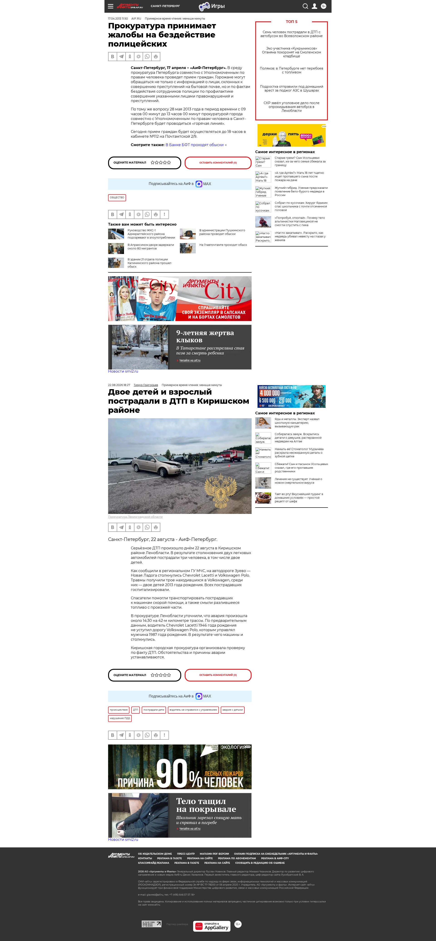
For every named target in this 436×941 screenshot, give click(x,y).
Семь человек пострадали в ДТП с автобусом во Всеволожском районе (291, 34)
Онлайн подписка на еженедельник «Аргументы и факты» (276, 853)
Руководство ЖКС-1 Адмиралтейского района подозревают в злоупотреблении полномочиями (141, 236)
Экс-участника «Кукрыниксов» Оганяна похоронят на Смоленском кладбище (291, 52)
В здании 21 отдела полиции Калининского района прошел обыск (149, 263)
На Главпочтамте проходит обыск (223, 244)
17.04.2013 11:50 (118, 18)
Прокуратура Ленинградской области (135, 516)
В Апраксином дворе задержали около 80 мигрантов (151, 246)
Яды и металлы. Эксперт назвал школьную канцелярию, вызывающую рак (297, 422)
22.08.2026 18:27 (119, 385)
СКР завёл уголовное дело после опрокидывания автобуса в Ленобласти (292, 107)
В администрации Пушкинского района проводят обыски (222, 232)
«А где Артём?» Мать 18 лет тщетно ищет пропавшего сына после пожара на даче (299, 176)
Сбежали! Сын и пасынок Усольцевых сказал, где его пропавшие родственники (301, 467)
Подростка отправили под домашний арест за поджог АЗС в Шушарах (291, 88)
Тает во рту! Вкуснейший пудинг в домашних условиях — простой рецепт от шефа (299, 497)
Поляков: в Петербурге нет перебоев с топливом (291, 70)
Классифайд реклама (153, 862)
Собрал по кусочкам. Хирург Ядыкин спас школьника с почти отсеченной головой (301, 206)
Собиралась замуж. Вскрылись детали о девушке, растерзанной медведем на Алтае (298, 437)
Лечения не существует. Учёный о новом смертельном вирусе (298, 480)
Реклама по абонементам (237, 858)
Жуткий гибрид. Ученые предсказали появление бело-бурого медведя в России (301, 191)
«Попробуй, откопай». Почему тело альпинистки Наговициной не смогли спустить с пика (300, 221)
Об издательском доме (155, 853)
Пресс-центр (186, 853)
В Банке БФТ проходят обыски (195, 145)
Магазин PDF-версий (214, 853)
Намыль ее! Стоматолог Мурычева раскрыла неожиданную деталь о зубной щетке (299, 452)
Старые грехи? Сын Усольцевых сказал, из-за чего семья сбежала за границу (300, 161)
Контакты (145, 858)
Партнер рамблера (177, 924)
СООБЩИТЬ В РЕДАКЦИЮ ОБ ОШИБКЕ (260, 862)
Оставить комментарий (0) (218, 162)
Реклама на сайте (200, 858)
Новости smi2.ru (123, 371)
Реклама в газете (169, 858)
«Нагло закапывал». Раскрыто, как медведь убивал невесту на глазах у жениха (300, 236)
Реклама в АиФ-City (275, 858)
